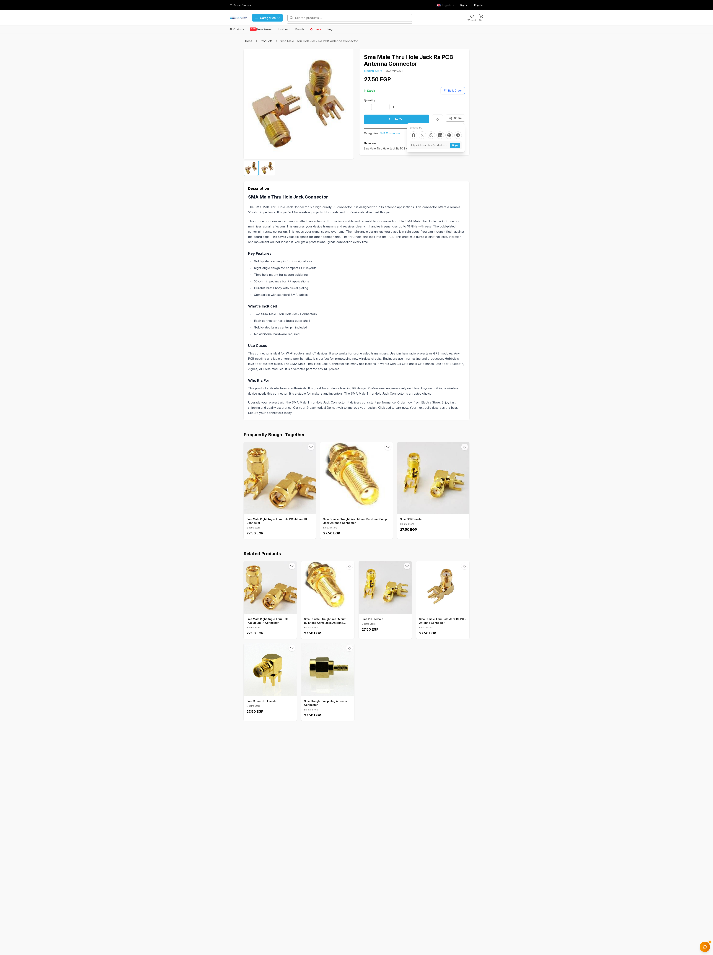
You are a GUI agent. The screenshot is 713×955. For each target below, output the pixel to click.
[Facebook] (413, 135)
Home (248, 41)
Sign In (464, 5)
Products (266, 41)
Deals (317, 29)
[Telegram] (458, 135)
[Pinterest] (449, 135)
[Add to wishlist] (437, 119)
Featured (284, 29)
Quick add (281, 510)
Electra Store (373, 71)
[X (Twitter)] (422, 135)
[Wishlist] (311, 447)
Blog (330, 29)
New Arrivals (262, 29)
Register (479, 5)
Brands (299, 29)
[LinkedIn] (440, 135)
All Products (236, 29)
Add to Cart (396, 119)
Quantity (369, 100)
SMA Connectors (390, 133)
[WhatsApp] (431, 135)
